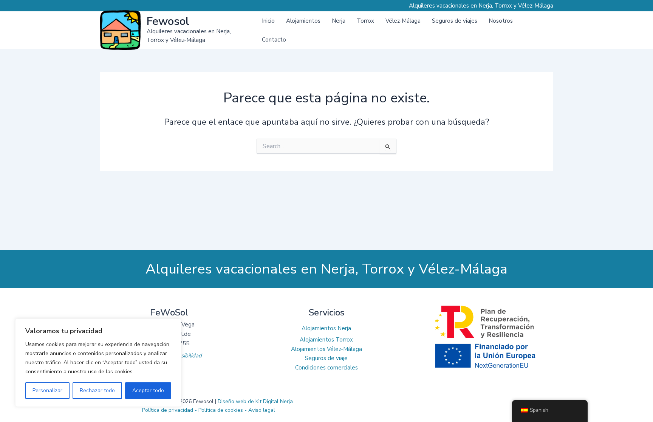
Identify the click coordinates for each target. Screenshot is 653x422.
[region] (98, 362)
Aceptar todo (148, 390)
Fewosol (168, 21)
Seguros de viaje (326, 358)
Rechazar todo (97, 390)
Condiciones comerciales (326, 367)
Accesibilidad (185, 355)
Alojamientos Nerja (326, 328)
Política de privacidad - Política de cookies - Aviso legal (208, 410)
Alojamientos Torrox (326, 339)
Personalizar (47, 390)
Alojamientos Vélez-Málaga (326, 349)
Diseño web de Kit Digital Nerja (255, 401)
